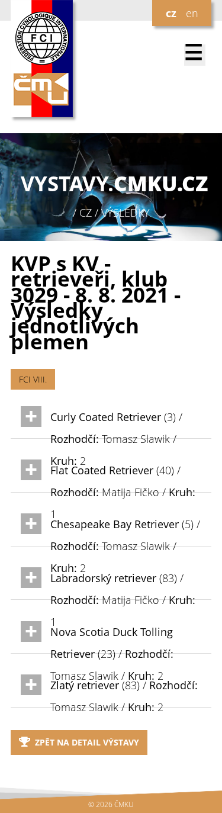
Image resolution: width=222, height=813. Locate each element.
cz (171, 13)
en (192, 13)
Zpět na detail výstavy (87, 742)
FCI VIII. (33, 379)
